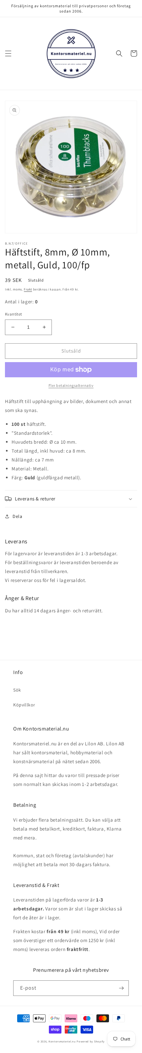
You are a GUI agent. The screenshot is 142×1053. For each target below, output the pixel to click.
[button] (8, 53)
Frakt (28, 289)
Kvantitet (13, 314)
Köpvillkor (24, 705)
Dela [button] (17, 516)
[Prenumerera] (121, 988)
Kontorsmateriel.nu (62, 1041)
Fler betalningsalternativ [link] (71, 385)
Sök (17, 690)
